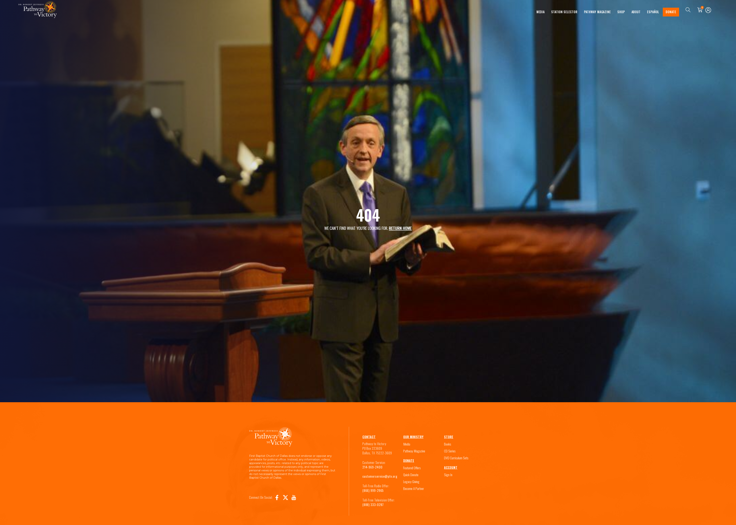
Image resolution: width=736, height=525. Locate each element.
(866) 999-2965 (373, 490)
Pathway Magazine (597, 12)
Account (451, 467)
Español (653, 12)
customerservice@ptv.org (379, 476)
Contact (369, 437)
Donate (671, 12)
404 (368, 214)
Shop (621, 12)
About (636, 12)
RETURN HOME (400, 228)
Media (540, 12)
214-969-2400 (372, 467)
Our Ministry (413, 437)
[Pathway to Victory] (37, 10)
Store (448, 437)
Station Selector (564, 12)
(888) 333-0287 (373, 504)
